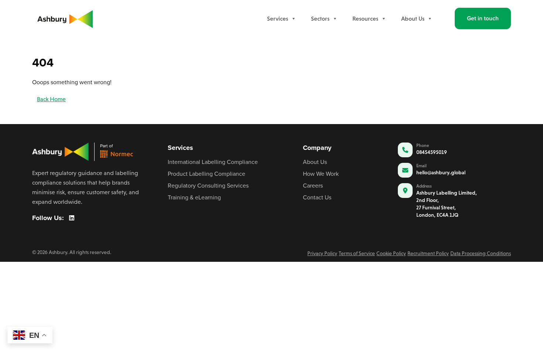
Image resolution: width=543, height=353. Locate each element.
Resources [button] (365, 18)
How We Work (321, 173)
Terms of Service (357, 253)
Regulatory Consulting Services (208, 185)
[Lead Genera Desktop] (65, 18)
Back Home (51, 99)
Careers (313, 185)
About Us (412, 18)
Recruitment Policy (428, 253)
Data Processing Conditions (480, 253)
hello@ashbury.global (440, 172)
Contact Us (317, 197)
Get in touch (483, 18)
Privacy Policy (322, 253)
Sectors (320, 18)
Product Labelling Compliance (206, 173)
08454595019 (431, 152)
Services (277, 18)
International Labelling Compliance (213, 162)
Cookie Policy (391, 253)
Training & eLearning (194, 197)
